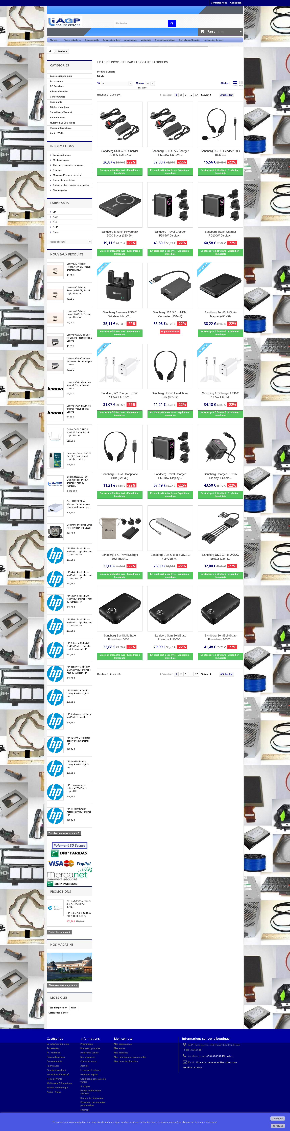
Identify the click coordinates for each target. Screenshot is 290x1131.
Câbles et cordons (111, 40)
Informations (62, 146)
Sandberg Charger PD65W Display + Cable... (220, 476)
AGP (55, 227)
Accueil (84, 1066)
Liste (241, 86)
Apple (55, 232)
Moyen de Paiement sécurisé (66, 175)
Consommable (92, 40)
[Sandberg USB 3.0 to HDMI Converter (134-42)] (170, 286)
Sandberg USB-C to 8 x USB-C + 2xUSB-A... (170, 556)
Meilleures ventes (89, 1052)
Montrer (140, 83)
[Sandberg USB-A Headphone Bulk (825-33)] (120, 447)
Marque (52, 40)
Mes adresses (121, 1052)
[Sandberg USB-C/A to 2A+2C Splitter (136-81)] (220, 528)
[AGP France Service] (78, 21)
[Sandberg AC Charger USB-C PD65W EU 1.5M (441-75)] (120, 366)
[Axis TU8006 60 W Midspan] (55, 508)
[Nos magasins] (69, 967)
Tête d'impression (58, 1007)
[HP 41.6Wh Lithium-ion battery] (55, 697)
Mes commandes (123, 1044)
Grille (235, 86)
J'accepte (277, 1118)
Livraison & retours (61, 155)
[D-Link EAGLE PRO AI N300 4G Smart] (55, 436)
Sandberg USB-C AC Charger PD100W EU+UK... (170, 152)
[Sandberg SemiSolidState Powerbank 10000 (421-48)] (170, 609)
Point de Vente (57, 117)
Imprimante (56, 102)
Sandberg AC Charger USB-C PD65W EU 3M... (220, 395)
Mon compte (123, 1038)
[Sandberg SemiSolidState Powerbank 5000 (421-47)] (120, 609)
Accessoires (130, 40)
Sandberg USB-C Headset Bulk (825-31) (220, 152)
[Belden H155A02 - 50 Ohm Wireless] (55, 483)
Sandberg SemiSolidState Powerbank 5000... (120, 637)
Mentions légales (60, 160)
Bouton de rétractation (63, 180)
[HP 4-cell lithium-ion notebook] (55, 815)
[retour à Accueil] (50, 51)
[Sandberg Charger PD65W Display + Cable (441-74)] (220, 447)
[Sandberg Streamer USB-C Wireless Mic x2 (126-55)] (120, 286)
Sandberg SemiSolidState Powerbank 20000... (220, 637)
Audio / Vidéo (57, 133)
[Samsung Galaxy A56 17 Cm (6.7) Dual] (55, 460)
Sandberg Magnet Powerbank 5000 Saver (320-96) (119, 233)
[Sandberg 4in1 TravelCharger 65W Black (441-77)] (120, 528)
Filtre (73, 1007)
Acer (55, 217)
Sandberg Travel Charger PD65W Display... (170, 233)
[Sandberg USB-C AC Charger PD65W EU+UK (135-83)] (120, 124)
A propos (57, 170)
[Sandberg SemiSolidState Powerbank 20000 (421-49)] (220, 609)
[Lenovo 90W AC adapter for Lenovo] (55, 341)
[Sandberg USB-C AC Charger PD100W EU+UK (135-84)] (170, 124)
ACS (55, 222)
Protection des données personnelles (70, 185)
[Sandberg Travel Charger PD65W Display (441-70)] (170, 205)
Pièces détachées (72, 40)
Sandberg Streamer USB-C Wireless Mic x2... (120, 314)
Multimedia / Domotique (62, 123)
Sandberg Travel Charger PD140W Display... (170, 476)
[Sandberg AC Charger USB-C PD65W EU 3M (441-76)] (220, 366)
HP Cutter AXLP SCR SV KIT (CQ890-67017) (79, 903)
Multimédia (146, 40)
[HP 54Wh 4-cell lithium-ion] (55, 555)
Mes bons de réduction (126, 1061)
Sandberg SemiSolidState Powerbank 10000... (170, 637)
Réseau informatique (165, 40)
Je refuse (278, 1125)
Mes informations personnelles (130, 1057)
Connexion (235, 3)
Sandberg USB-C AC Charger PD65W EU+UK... (119, 152)
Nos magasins (59, 190)
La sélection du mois (213, 40)
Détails (100, 76)
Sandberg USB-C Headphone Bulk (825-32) (170, 395)
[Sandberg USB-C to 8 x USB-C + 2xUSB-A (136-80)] (170, 528)
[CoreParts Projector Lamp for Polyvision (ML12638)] (55, 531)
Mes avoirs (119, 1048)
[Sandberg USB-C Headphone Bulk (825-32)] (170, 366)
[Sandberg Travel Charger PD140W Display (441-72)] (170, 447)
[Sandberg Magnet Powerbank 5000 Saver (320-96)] (120, 205)
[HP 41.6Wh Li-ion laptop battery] (55, 744)
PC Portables (57, 86)
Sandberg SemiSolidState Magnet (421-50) (220, 314)
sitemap (84, 1110)
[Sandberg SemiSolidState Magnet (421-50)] (220, 286)
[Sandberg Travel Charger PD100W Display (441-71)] (220, 205)
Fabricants (59, 203)
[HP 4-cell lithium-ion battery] (55, 768)
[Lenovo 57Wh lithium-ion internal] (55, 389)
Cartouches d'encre (58, 1012)
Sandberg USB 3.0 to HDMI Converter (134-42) (170, 314)
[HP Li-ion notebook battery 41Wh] (55, 792)
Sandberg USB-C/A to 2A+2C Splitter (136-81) (220, 556)
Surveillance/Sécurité (189, 40)
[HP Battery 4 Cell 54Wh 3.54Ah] (55, 650)
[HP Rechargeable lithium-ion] (55, 721)
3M (54, 212)
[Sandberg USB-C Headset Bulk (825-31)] (220, 124)
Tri (98, 83)
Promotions (60, 891)
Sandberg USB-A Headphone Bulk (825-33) (120, 476)
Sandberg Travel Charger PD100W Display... (220, 233)
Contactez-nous (219, 3)
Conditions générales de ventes (68, 165)
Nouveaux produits (66, 254)
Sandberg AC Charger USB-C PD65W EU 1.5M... (119, 395)
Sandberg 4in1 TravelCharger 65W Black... (120, 556)
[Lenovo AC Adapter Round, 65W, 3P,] (55, 270)
